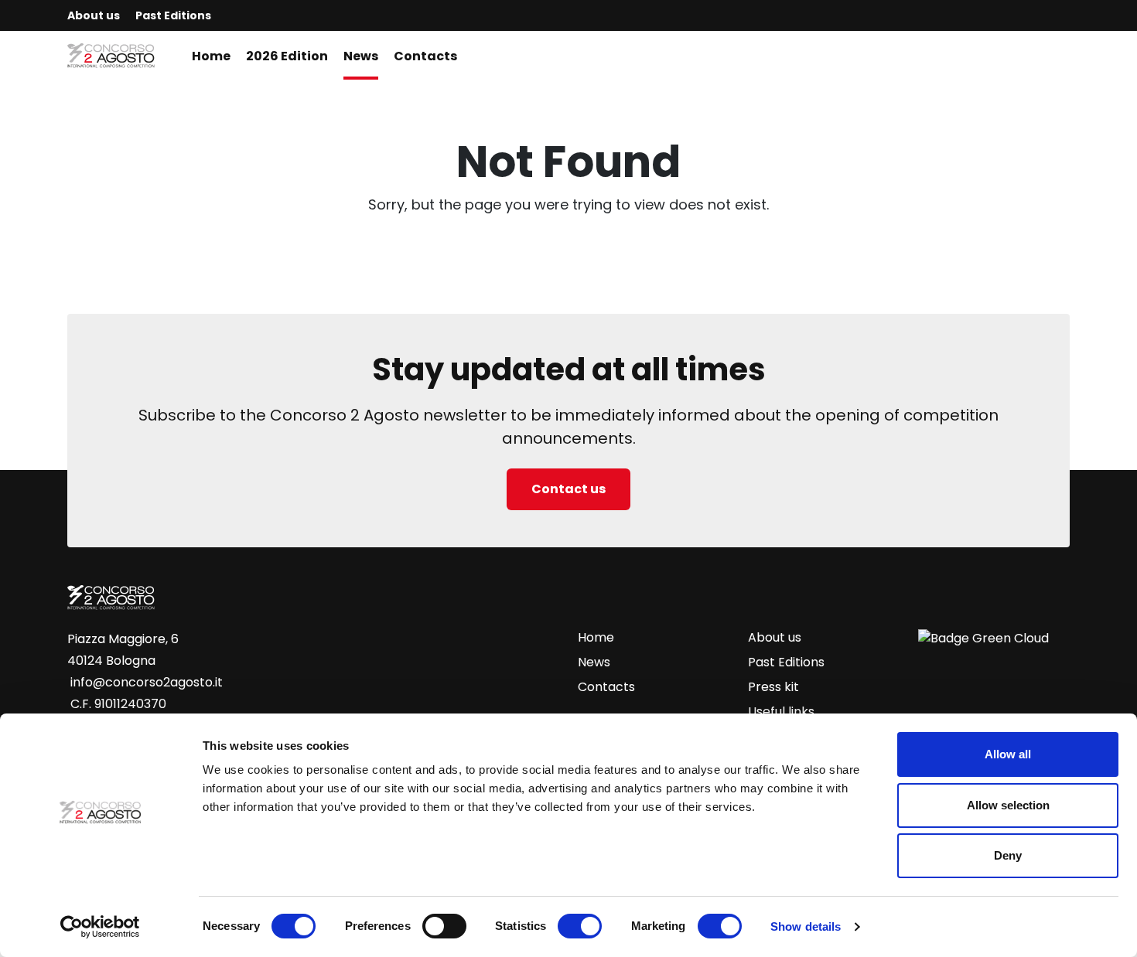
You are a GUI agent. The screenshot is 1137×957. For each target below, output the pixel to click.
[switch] (444, 926)
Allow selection (1008, 805)
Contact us (568, 489)
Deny (1008, 855)
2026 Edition (287, 56)
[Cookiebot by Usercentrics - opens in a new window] (100, 926)
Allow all (1008, 754)
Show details (805, 926)
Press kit (773, 687)
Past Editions (173, 15)
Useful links (781, 711)
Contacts (425, 56)
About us (93, 15)
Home (211, 56)
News (360, 56)
